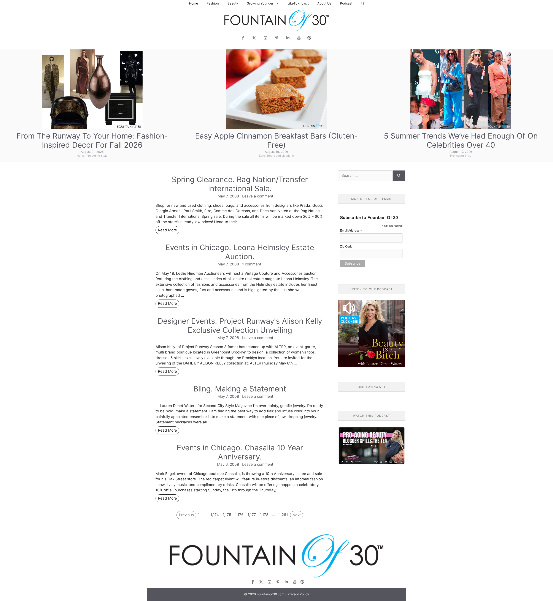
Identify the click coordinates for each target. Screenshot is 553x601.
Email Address (351, 231)
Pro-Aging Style (97, 155)
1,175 (227, 515)
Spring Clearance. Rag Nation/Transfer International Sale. (240, 184)
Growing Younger (260, 3)
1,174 (214, 515)
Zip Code (346, 246)
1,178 (264, 515)
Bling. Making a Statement (239, 388)
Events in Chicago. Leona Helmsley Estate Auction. (239, 252)
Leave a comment (257, 196)
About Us (324, 3)
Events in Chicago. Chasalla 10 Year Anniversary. (240, 452)
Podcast (346, 3)
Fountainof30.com (270, 594)
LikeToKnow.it (298, 3)
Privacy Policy (298, 594)
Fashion (213, 3)
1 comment (251, 264)
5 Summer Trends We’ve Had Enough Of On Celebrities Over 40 (461, 140)
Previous (186, 515)
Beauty (232, 3)
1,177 (252, 515)
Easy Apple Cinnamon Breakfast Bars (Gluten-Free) (276, 140)
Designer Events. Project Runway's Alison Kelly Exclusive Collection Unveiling (240, 325)
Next (296, 515)
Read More (167, 230)
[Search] (399, 175)
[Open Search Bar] (363, 3)
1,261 (283, 515)
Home (193, 3)
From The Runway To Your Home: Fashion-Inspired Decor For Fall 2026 (92, 140)
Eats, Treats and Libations (276, 155)
